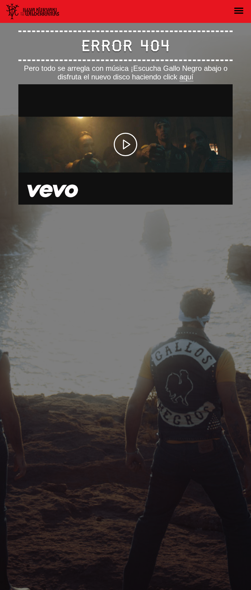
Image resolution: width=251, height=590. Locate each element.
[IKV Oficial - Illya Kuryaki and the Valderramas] (32, 11)
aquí (186, 77)
